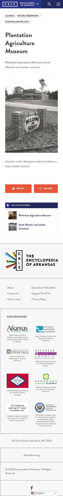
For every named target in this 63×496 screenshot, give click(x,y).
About (10, 288)
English (39, 493)
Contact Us (13, 293)
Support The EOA (41, 293)
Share (48, 188)
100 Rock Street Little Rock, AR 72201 (31, 441)
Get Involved (13, 299)
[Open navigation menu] (58, 4)
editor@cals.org (32, 455)
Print (20, 188)
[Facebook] (31, 488)
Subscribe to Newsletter (44, 288)
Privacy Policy (39, 299)
